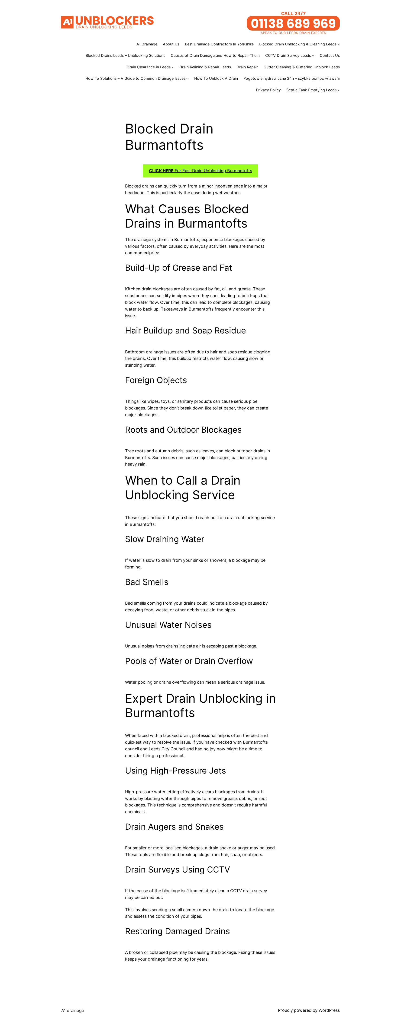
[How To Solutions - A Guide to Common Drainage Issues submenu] (187, 78)
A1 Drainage (146, 44)
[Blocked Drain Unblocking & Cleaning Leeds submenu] (338, 44)
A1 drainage (72, 1010)
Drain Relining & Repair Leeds (205, 67)
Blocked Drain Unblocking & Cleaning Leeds (297, 44)
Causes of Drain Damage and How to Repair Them (215, 55)
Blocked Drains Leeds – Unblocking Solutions (125, 55)
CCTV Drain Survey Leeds (288, 55)
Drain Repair (247, 67)
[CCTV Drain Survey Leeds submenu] (313, 55)
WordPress (329, 1010)
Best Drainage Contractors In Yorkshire (219, 44)
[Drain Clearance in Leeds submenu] (172, 67)
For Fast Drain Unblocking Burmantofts (200, 170)
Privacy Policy (268, 90)
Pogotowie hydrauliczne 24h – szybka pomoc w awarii (291, 78)
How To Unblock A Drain (216, 78)
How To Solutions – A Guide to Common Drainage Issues (135, 78)
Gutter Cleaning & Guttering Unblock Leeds (302, 67)
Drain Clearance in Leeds (149, 67)
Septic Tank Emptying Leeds (311, 90)
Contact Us (330, 55)
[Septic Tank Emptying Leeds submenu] (338, 90)
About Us (171, 44)
